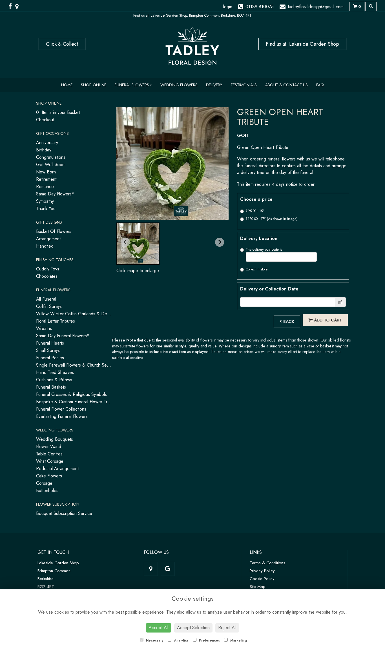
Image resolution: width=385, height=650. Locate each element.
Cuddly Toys (47, 269)
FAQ (320, 85)
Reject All (227, 627)
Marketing (238, 640)
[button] (138, 243)
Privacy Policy (262, 571)
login (227, 6)
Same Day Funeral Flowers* (62, 335)
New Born (46, 172)
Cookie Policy (262, 579)
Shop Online (93, 85)
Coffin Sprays (49, 306)
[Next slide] (219, 242)
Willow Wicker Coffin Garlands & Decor (74, 313)
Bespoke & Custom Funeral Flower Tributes (77, 401)
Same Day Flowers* (55, 194)
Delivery (214, 85)
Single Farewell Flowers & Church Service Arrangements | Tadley (98, 365)
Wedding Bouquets (54, 439)
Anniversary (47, 142)
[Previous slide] (125, 242)
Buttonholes (47, 490)
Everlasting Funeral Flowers (62, 416)
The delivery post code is (264, 249)
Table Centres (49, 454)
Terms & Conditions (267, 563)
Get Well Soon (50, 164)
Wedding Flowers (179, 85)
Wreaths (44, 328)
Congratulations (50, 157)
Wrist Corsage (49, 461)
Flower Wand (48, 446)
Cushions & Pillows (54, 379)
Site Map (257, 586)
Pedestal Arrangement (57, 468)
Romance (45, 186)
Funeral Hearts (50, 343)
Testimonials (244, 85)
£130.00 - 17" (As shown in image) (271, 218)
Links (256, 552)
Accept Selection (193, 627)
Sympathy (45, 201)
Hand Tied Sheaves (55, 372)
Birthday (43, 150)
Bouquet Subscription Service (64, 513)
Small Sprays (48, 350)
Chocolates (46, 276)
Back (288, 321)
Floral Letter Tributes (55, 321)
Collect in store (256, 269)
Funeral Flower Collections (61, 409)
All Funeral (46, 299)
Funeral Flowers (132, 85)
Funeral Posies (50, 357)
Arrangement (48, 238)
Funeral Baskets (51, 387)
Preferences (209, 640)
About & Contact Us (286, 85)
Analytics (181, 640)
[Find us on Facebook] (11, 6)
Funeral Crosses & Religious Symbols (71, 394)
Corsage (44, 483)
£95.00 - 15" (255, 210)
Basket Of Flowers (53, 231)
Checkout (45, 119)
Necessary (154, 640)
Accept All (159, 627)
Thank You (46, 208)
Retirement (46, 179)
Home (66, 85)
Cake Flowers (49, 476)
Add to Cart (327, 320)
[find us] (18, 6)
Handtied (45, 246)
